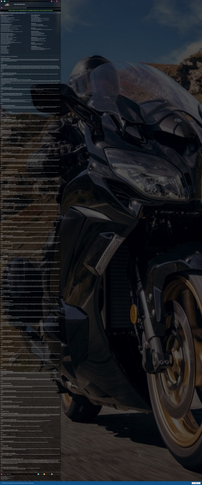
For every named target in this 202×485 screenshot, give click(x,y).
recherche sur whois (54, 459)
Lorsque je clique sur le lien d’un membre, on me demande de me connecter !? (12, 31)
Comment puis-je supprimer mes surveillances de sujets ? (38, 40)
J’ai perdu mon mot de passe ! (4, 20)
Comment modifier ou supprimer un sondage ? (7, 38)
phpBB (48, 143)
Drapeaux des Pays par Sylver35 (5, 478)
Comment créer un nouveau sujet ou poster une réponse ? (8, 34)
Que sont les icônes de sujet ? (5, 53)
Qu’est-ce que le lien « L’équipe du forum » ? (36, 21)
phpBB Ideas (44, 454)
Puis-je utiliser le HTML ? (4, 47)
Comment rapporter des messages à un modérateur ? (8, 41)
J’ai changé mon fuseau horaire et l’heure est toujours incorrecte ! (9, 27)
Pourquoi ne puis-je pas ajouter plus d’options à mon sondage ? (9, 37)
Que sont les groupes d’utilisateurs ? (35, 17)
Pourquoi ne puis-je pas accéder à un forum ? (6, 39)
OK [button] (196, 483)
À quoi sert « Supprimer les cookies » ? (6, 22)
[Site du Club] (7, 4)
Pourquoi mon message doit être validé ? (6, 43)
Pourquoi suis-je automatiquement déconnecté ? (7, 21)
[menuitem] (2, 1)
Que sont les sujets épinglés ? (4, 51)
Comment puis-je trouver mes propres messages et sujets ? (39, 35)
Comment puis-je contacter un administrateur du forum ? (38, 49)
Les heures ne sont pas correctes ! (5, 26)
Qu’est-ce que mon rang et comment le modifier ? (7, 30)
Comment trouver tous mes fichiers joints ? (36, 44)
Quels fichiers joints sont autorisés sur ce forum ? (37, 43)
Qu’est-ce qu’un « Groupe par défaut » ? (36, 20)
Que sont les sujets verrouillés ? (5, 52)
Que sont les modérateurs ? (34, 16)
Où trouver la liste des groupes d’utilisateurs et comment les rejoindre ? (40, 18)
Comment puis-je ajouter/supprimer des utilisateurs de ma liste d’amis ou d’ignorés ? (41, 29)
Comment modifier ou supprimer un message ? (7, 35)
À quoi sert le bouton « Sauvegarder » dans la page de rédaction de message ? (11, 42)
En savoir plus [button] (30, 483)
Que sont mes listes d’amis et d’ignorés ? (36, 28)
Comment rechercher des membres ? (36, 34)
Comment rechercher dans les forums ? (36, 32)
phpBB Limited (24, 448)
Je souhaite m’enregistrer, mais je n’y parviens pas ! (7, 17)
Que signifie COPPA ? (3, 16)
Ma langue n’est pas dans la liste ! (5, 28)
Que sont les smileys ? (4, 48)
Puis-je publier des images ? (4, 49)
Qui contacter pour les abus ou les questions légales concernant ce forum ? (40, 48)
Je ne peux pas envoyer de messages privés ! (37, 24)
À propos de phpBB (18, 449)
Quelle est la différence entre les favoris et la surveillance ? (38, 38)
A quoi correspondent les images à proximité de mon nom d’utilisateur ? (10, 29)
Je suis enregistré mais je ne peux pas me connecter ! (8, 18)
